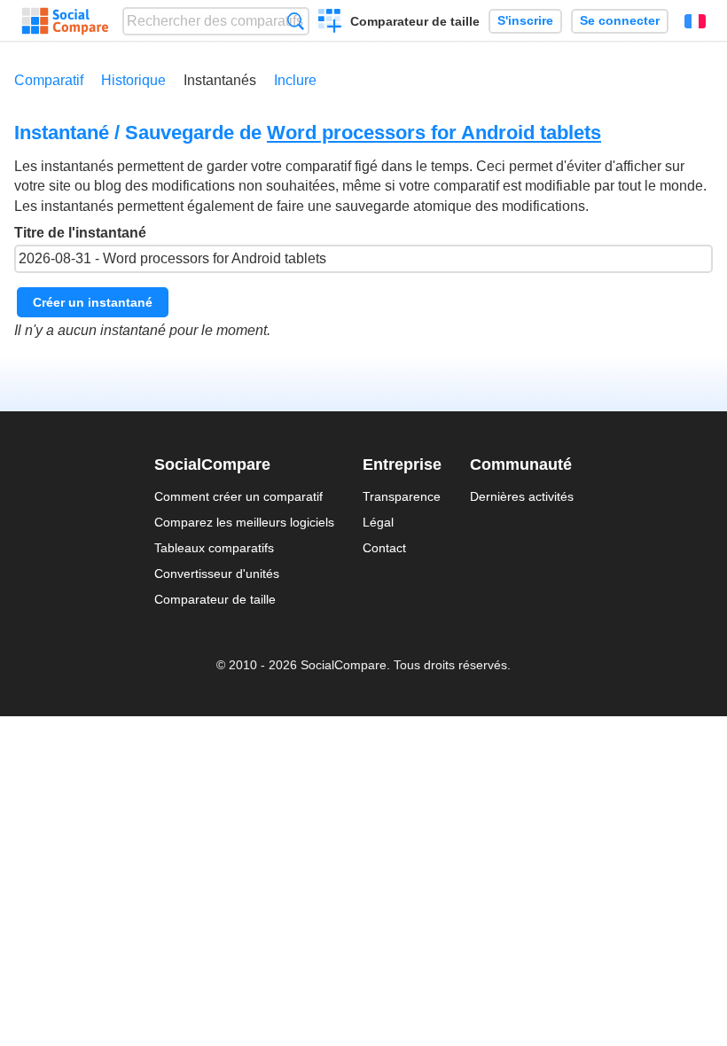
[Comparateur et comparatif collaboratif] (65, 21)
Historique (133, 80)
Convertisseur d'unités (216, 573)
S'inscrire (525, 20)
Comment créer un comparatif (238, 496)
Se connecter (620, 20)
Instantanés (220, 80)
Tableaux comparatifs (214, 548)
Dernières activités (522, 496)
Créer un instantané (92, 302)
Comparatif (48, 80)
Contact (384, 548)
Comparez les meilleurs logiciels (244, 522)
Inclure (295, 80)
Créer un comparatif (330, 23)
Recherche (295, 20)
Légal (378, 522)
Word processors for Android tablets (434, 132)
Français (695, 21)
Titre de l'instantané (80, 232)
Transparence (402, 496)
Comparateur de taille (415, 21)
